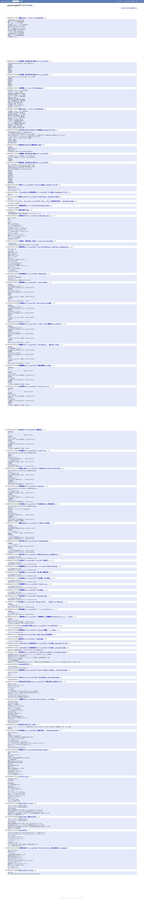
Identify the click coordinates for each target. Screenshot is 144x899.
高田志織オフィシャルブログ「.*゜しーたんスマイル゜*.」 (36, 609)
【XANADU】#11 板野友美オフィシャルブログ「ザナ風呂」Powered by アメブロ (43, 643)
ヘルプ (141, 1)
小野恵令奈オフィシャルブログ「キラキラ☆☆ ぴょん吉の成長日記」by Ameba (42, 848)
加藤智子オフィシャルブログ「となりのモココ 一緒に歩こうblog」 (39, 344)
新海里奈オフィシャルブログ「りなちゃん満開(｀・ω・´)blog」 (38, 630)
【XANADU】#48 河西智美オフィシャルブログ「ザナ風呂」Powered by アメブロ (43, 192)
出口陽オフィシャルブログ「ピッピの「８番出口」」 (35, 560)
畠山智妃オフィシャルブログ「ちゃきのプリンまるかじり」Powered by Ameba (42, 652)
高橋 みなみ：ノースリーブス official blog (31, 18)
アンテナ (120, 1)
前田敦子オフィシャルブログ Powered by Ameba (33, 749)
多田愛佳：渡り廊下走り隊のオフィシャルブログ (33, 61)
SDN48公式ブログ (24, 664)
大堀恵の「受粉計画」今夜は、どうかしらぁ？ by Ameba (36, 241)
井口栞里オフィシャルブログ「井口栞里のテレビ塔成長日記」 (37, 504)
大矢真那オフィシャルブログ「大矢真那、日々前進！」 (35, 578)
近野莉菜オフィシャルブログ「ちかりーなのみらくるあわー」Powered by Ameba (43, 670)
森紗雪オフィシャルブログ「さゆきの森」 (31, 639)
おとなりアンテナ (125, 8)
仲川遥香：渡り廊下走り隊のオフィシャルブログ (33, 74)
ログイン (137, 1)
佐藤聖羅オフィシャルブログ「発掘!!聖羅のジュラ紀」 (35, 365)
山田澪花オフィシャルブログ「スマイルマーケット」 (35, 386)
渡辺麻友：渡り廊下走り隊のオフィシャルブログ (33, 162)
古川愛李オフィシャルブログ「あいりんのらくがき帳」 (35, 303)
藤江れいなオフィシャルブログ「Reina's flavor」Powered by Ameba (39, 196)
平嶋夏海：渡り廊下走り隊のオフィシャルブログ (33, 153)
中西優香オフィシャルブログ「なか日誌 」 (32, 590)
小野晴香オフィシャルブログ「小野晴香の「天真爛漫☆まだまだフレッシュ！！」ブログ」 (46, 616)
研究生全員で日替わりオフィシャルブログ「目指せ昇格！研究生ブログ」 (41, 681)
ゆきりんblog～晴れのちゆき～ (28, 816)
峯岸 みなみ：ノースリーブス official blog (31, 109)
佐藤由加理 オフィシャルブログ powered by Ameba (34, 205)
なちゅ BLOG (23, 830)
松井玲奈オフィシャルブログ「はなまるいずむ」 (33, 596)
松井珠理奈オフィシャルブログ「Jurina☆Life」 (33, 273)
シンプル (125, 1)
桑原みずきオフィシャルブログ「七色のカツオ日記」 (35, 523)
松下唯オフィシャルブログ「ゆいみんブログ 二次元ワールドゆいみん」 (41, 602)
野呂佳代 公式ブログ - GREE (27, 724)
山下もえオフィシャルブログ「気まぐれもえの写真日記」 (36, 634)
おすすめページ (133, 8)
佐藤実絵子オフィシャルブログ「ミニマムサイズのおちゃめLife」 (38, 566)
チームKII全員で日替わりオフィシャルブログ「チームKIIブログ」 (39, 625)
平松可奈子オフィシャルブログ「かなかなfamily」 (34, 541)
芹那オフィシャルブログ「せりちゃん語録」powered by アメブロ (38, 185)
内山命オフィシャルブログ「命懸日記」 (31, 429)
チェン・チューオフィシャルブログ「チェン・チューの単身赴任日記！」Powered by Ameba (46, 201)
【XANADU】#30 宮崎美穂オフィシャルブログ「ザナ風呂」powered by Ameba (42, 647)
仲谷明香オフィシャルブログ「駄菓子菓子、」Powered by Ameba (38, 730)
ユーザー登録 (131, 1)
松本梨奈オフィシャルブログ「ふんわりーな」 (33, 450)
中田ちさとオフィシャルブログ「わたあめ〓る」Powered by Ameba (39, 677)
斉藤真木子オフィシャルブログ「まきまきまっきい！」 (35, 215)
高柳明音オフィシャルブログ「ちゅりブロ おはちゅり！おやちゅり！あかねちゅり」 (44, 247)
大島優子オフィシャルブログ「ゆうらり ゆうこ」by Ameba (36, 699)
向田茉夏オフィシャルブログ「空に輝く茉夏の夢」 (34, 572)
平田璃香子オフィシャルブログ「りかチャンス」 (33, 584)
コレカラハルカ (23, 776)
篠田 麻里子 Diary (24, 210)
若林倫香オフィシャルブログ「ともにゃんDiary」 (34, 282)
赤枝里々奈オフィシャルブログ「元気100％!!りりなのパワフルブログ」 (40, 468)
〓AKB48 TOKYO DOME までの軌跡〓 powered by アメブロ (37, 130)
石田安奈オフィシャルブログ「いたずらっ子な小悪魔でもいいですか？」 (41, 324)
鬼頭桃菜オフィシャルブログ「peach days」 (32, 486)
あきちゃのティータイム (26, 803)
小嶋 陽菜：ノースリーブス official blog (30, 88)
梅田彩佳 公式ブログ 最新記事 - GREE (30, 145)
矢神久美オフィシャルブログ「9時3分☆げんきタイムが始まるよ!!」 (39, 554)
